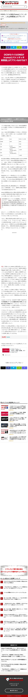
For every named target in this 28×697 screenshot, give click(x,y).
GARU (7, 26)
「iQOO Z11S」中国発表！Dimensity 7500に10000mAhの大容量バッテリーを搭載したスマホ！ (13, 655)
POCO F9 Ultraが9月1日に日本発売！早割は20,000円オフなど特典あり (13, 665)
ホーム (2, 10)
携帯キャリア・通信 (8, 10)
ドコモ (14, 10)
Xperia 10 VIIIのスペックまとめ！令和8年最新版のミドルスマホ (14, 660)
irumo (8, 337)
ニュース (3, 24)
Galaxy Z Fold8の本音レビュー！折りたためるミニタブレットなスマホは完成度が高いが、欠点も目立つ (13, 650)
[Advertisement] (14, 101)
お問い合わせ (14, 690)
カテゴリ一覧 (14, 685)
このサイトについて (14, 683)
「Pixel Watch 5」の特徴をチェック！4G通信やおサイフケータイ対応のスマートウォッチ (14, 670)
